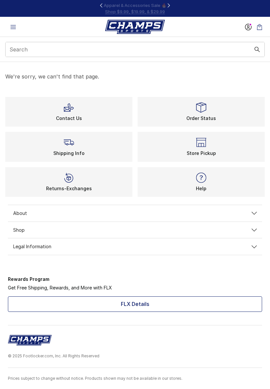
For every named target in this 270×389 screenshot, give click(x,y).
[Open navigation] (13, 26)
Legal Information (32, 246)
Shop (19, 230)
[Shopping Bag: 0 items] (259, 26)
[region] (135, 8)
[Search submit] (257, 49)
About (20, 213)
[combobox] (135, 49)
